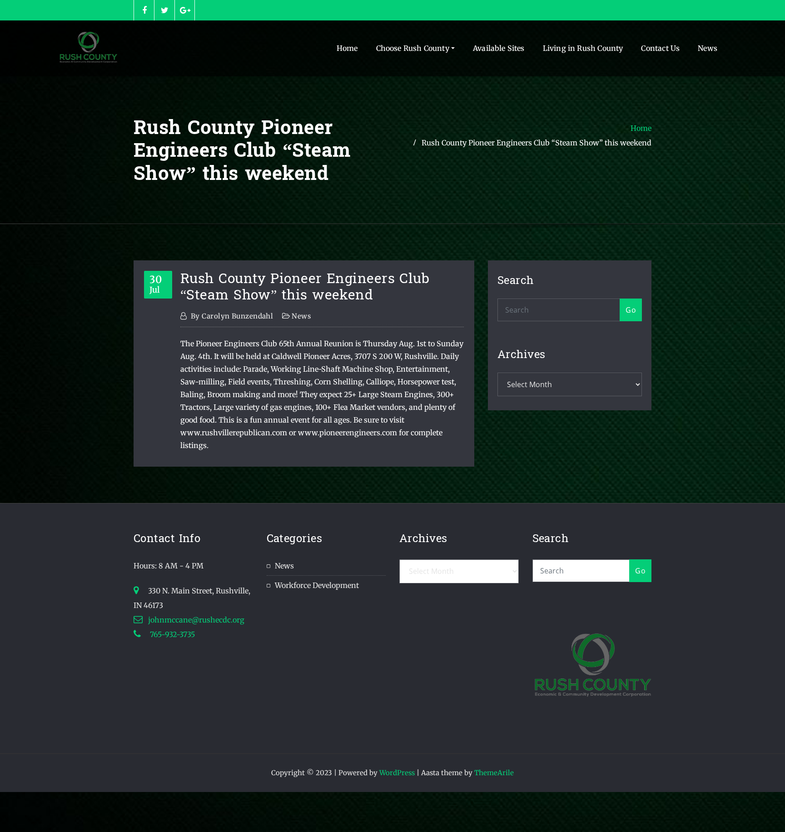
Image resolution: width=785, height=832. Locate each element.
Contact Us (660, 48)
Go (631, 310)
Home (347, 48)
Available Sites (499, 48)
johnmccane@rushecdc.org (196, 619)
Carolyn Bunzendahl (232, 316)
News (707, 48)
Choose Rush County (413, 48)
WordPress (397, 772)
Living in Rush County (583, 48)
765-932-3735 (171, 634)
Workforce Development (317, 585)
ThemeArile (494, 772)
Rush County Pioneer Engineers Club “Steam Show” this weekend (536, 142)
